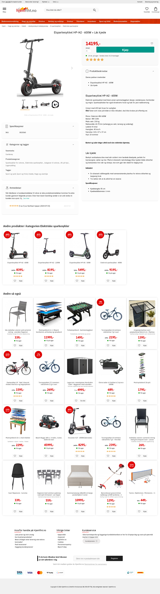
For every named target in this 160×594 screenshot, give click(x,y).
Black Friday (62, 547)
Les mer (26, 198)
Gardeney (9, 154)
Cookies (61, 542)
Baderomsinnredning (10, 21)
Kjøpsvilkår (62, 535)
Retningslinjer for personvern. (95, 564)
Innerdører (92, 21)
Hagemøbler (135, 21)
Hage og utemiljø (28, 21)
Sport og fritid (104, 21)
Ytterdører (80, 21)
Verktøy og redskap (56, 21)
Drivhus (42, 21)
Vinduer (70, 21)
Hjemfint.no (62, 540)
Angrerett (61, 537)
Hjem (4, 26)
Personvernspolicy (64, 544)
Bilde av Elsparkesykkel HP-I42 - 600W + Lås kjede (38, 115)
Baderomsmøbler (120, 21)
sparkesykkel (98, 100)
